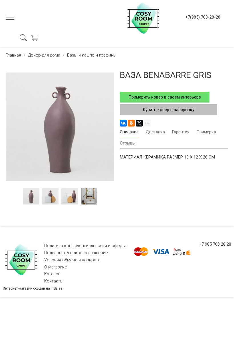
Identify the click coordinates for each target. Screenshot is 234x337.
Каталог (52, 273)
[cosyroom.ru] (142, 17)
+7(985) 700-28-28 (202, 17)
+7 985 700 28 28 (215, 244)
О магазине (55, 267)
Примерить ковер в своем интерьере (164, 97)
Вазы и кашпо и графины (91, 55)
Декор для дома (44, 55)
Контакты (53, 281)
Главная (13, 55)
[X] (139, 123)
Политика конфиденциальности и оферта (85, 245)
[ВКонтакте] (123, 123)
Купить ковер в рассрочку (168, 109)
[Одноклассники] (131, 123)
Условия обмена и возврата (72, 259)
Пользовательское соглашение (76, 252)
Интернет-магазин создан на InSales (32, 288)
